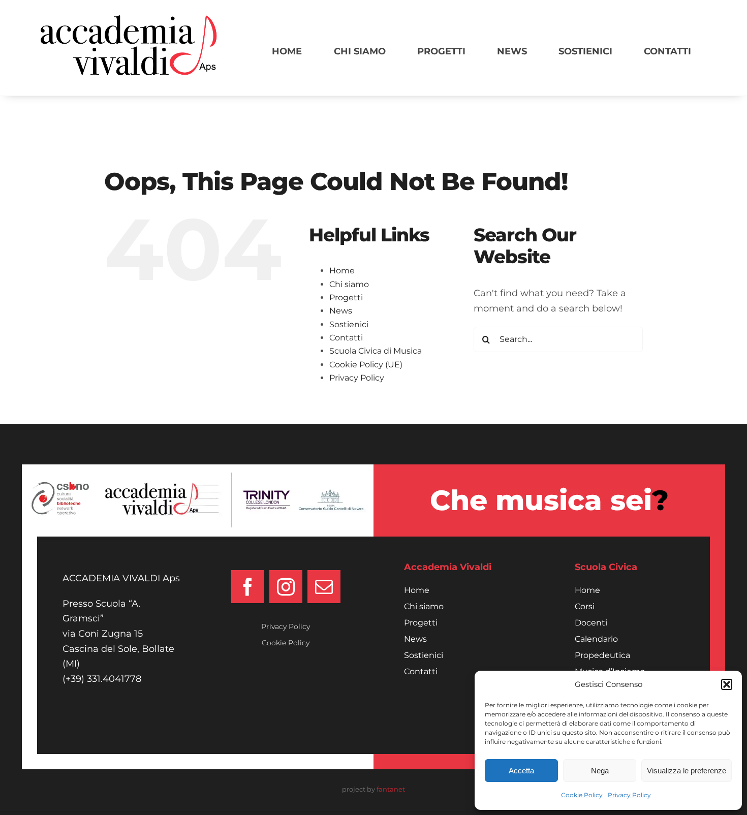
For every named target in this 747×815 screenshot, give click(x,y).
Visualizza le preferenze (686, 770)
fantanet (391, 789)
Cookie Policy (582, 795)
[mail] (323, 586)
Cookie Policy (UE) (365, 364)
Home (342, 270)
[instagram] (285, 586)
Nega (600, 770)
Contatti (346, 337)
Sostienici (348, 324)
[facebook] (247, 586)
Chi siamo (349, 284)
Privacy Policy (629, 795)
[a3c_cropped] (132, 19)
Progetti (346, 297)
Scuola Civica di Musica (375, 351)
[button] (727, 684)
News (340, 311)
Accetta (521, 770)
